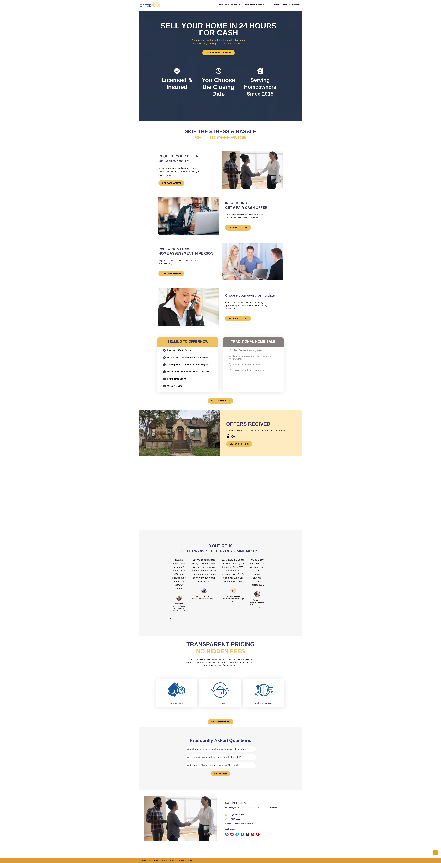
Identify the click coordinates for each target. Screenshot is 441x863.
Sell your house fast (256, 5)
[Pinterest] (252, 834)
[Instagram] (247, 834)
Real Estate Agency (229, 5)
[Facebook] (227, 834)
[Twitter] (237, 834)
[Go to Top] (435, 852)
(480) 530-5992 (230, 665)
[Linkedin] (242, 834)
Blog (276, 5)
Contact (189, 861)
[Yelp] (258, 834)
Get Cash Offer (291, 5)
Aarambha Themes (177, 861)
